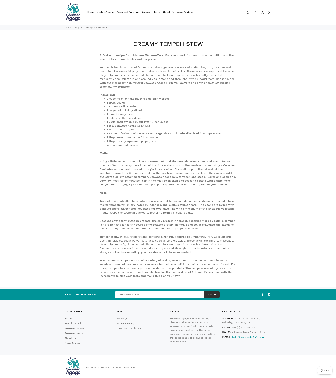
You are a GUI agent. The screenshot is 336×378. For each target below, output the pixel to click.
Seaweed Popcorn (75, 328)
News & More (72, 343)
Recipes (78, 27)
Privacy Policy (125, 323)
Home (68, 27)
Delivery (122, 318)
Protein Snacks (74, 323)
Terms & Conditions (129, 328)
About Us (70, 338)
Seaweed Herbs (74, 333)
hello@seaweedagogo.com (248, 337)
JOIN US (212, 295)
